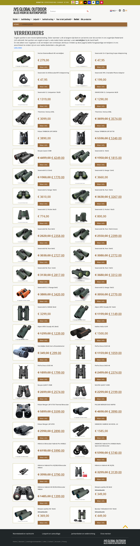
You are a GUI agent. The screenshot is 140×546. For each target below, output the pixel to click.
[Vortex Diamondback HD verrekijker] (23, 59)
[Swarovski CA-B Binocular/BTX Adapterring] (23, 79)
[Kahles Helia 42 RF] (80, 332)
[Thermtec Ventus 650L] (80, 118)
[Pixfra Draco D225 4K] (80, 352)
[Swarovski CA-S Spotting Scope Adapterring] (80, 59)
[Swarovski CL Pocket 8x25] (23, 215)
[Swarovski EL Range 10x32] (80, 293)
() (125, 10)
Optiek (15, 19)
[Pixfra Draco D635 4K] (80, 371)
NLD (114, 11)
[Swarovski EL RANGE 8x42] (23, 313)
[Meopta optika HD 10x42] (23, 515)
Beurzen (21, 542)
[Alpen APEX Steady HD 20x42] (23, 332)
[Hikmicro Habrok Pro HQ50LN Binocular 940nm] (23, 471)
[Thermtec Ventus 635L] (23, 118)
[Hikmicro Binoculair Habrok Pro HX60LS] (23, 450)
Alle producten (86, 19)
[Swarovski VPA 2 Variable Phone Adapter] (80, 79)
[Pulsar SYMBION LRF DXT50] (80, 137)
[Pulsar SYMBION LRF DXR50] (23, 137)
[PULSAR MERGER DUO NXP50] (80, 410)
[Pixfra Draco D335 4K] (23, 371)
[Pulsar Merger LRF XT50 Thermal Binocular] (23, 410)
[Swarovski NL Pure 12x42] (23, 274)
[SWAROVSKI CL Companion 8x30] (80, 98)
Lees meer (18, 47)
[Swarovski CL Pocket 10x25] (80, 215)
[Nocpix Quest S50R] (23, 157)
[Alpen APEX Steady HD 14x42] (80, 313)
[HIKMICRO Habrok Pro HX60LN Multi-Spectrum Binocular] (80, 450)
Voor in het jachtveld (63, 19)
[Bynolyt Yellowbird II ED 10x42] (80, 515)
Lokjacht (36, 19)
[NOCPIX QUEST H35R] (80, 391)
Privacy (64, 542)
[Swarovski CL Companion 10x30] (23, 98)
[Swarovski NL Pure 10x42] (80, 254)
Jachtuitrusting (47, 19)
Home (16, 24)
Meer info (43, 67)
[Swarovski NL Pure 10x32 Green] (80, 235)
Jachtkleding (25, 19)
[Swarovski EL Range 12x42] (80, 176)
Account (57, 542)
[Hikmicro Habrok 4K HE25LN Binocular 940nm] (23, 493)
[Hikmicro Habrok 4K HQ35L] (80, 471)
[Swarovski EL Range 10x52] (23, 196)
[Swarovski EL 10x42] (80, 157)
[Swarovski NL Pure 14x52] (80, 274)
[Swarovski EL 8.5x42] (23, 176)
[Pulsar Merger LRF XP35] (23, 430)
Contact (50, 542)
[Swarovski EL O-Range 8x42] (23, 293)
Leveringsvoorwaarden (33, 542)
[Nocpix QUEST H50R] (23, 391)
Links (44, 542)
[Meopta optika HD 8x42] (80, 493)
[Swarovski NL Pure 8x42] (23, 254)
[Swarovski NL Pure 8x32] (23, 235)
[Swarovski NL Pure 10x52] (80, 196)
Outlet (76, 19)
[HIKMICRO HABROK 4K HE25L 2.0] (80, 430)
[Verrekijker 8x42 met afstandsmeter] (23, 352)
